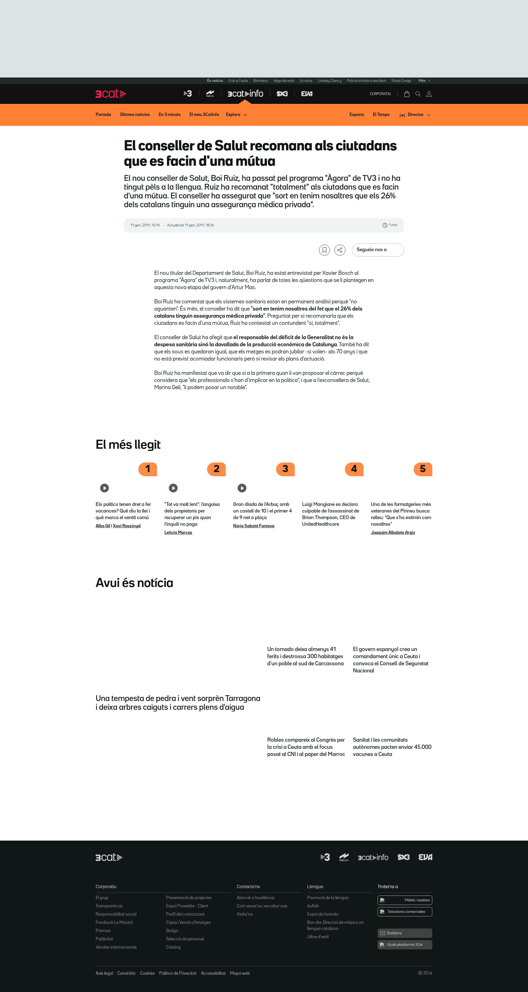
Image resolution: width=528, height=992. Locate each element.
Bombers (260, 80)
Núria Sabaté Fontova (253, 526)
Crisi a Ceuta (238, 80)
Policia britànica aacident (366, 80)
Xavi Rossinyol (127, 526)
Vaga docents (283, 80)
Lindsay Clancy (329, 80)
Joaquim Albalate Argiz (393, 533)
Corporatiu (380, 94)
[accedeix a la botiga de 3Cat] (407, 94)
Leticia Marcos (178, 533)
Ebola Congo (401, 80)
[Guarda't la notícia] (324, 250)
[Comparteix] (339, 250)
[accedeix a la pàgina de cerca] (418, 94)
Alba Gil (103, 526)
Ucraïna (306, 80)
